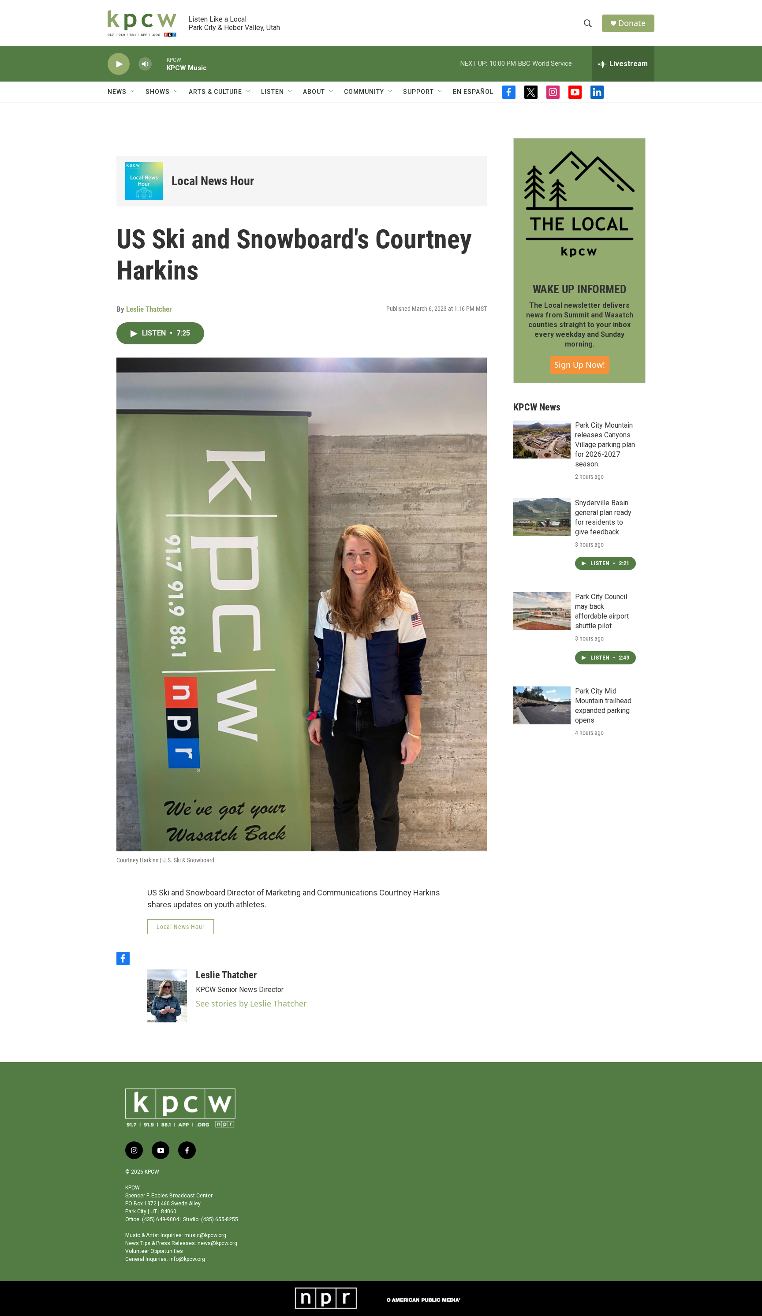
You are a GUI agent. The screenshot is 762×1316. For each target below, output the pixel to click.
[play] (119, 64)
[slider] (159, 63)
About (314, 91)
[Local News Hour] (144, 181)
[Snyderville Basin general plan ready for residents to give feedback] (542, 517)
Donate (632, 23)
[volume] (145, 64)
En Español (473, 91)
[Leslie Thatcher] (167, 995)
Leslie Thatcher (149, 309)
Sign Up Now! (579, 364)
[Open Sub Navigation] (133, 91)
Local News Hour (213, 181)
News (117, 91)
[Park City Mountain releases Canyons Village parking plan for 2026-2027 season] (542, 440)
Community (364, 91)
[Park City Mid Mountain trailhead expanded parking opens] (542, 705)
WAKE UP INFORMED (580, 289)
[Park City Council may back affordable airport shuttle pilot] (542, 611)
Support (418, 91)
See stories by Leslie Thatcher (251, 1003)
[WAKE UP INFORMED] (579, 204)
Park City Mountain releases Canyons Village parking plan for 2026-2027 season (605, 444)
